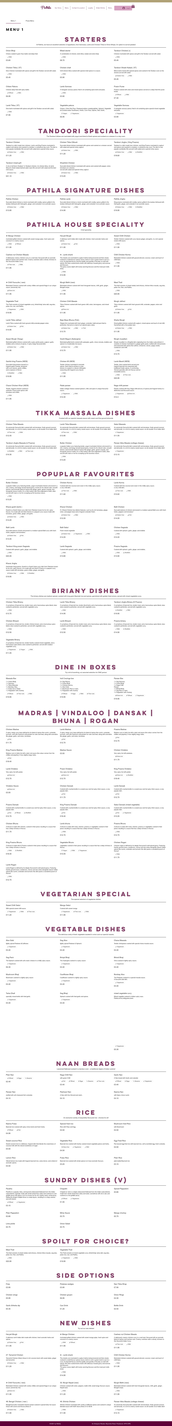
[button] (133, 6)
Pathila (46, 8)
